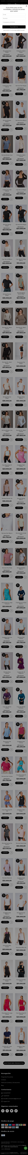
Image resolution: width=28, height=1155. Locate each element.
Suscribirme (14, 27)
